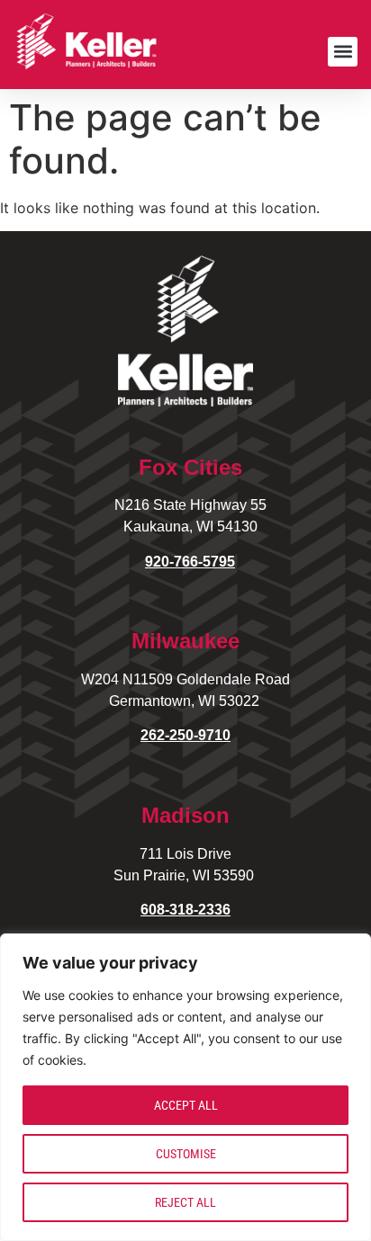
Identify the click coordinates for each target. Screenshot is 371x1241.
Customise (186, 1154)
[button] (342, 52)
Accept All (186, 1105)
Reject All (185, 1202)
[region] (185, 1087)
